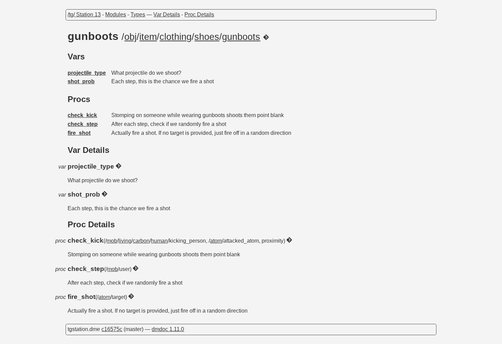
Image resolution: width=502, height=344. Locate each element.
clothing (175, 37)
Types (137, 14)
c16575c (111, 329)
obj (130, 37)
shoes (206, 37)
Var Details (166, 14)
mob (112, 241)
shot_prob (81, 81)
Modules (115, 14)
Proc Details (199, 14)
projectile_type (87, 73)
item (148, 37)
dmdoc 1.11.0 (168, 329)
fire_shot (79, 133)
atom (216, 241)
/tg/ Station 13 (84, 14)
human (159, 241)
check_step (83, 124)
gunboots (241, 37)
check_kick (82, 115)
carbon (141, 241)
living (124, 241)
